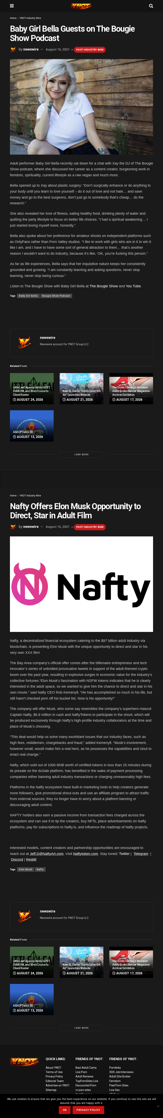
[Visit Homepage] (81, 6)
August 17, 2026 (128, 400)
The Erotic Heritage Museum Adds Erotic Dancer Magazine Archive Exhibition (130, 391)
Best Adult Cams (86, 1067)
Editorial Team (55, 1081)
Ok (65, 1109)
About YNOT (53, 1067)
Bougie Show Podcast (56, 295)
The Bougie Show (104, 286)
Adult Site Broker (120, 1076)
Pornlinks (115, 1067)
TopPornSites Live (87, 1081)
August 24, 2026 (29, 400)
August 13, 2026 (29, 437)
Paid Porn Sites (118, 1085)
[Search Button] (151, 6)
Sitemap (51, 1090)
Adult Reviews (84, 1076)
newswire (31, 49)
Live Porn (81, 1072)
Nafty (40, 869)
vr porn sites (83, 1090)
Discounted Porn (86, 1085)
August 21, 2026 (79, 400)
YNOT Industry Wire (30, 18)
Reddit (31, 860)
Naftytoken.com (85, 854)
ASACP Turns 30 (23, 432)
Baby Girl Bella (28, 295)
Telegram (141, 854)
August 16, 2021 (58, 49)
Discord (17, 860)
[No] (158, 1106)
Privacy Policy (54, 1076)
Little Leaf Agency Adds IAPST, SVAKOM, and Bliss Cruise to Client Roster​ (31, 391)
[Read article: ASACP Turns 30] (32, 426)
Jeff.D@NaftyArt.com (46, 854)
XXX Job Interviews (121, 1072)
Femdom (115, 1081)
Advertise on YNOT (58, 1085)
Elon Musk (25, 869)
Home (13, 18)
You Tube (133, 286)
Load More (81, 454)
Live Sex (114, 1090)
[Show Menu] (12, 6)
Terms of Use (54, 1072)
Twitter (124, 854)
